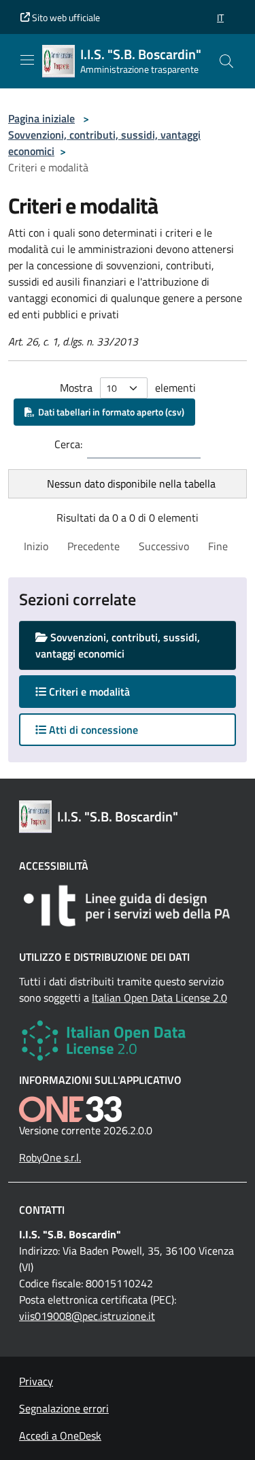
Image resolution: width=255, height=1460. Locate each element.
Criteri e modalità (101, 691)
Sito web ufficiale (65, 17)
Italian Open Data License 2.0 (159, 997)
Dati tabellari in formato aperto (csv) (109, 412)
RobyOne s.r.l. (50, 1157)
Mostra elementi (128, 387)
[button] (220, 17)
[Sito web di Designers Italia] (127, 906)
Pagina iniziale (41, 118)
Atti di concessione (92, 729)
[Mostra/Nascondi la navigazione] (27, 60)
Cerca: (68, 444)
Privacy (36, 1381)
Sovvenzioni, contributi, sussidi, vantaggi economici (117, 645)
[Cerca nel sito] (226, 61)
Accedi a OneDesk (60, 1435)
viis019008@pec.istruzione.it (87, 1316)
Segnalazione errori (64, 1408)
